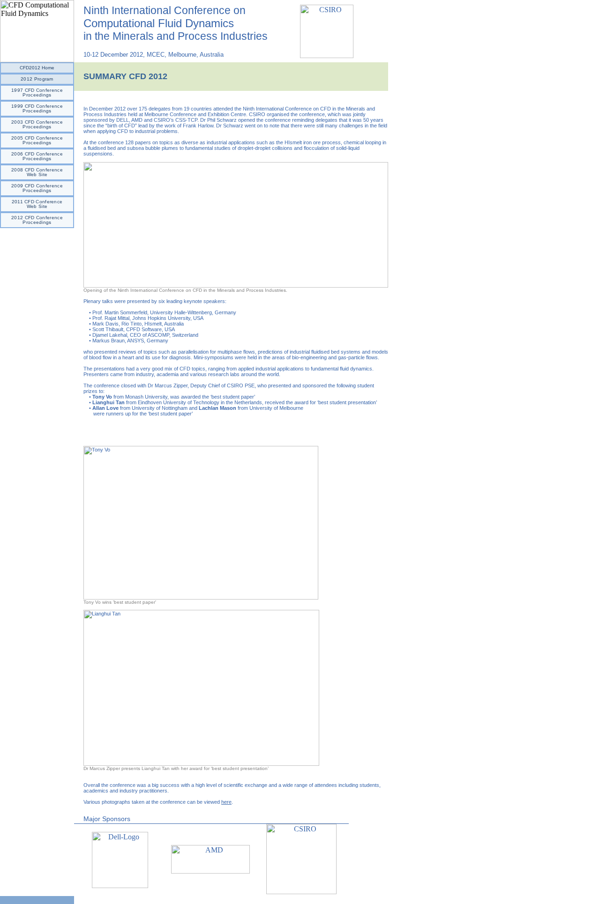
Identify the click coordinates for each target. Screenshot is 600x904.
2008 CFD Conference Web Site (37, 172)
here (226, 802)
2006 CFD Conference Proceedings (37, 156)
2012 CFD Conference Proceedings (37, 220)
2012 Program (37, 79)
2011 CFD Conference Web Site (37, 204)
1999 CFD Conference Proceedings (37, 108)
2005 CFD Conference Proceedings (37, 140)
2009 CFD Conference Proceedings (37, 188)
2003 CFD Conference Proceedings (37, 124)
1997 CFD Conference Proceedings (37, 92)
